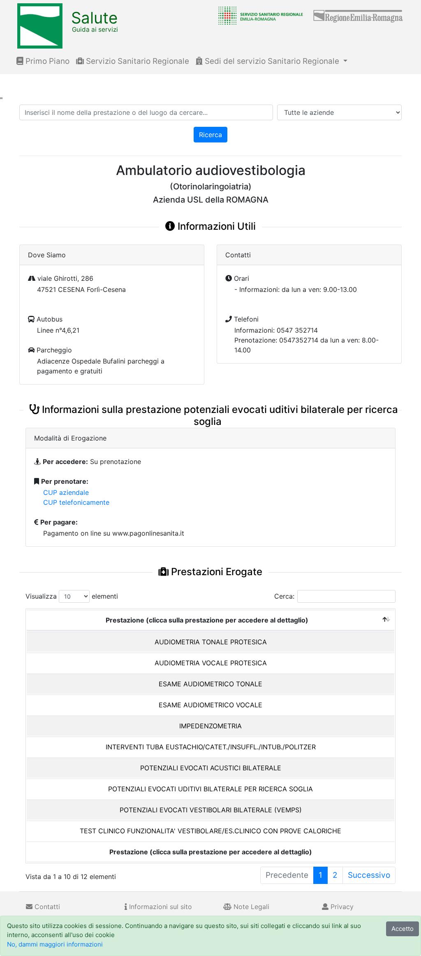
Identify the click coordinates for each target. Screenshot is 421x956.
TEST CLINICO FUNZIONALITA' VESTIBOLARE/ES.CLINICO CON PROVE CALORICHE (210, 831)
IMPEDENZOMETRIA (210, 726)
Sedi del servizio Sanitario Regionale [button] (272, 61)
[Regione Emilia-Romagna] (358, 15)
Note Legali (250, 906)
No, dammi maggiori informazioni (55, 944)
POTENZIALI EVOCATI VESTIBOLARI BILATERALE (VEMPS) (211, 810)
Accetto (402, 929)
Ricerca (210, 135)
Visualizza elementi (71, 596)
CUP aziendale (66, 492)
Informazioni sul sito (159, 906)
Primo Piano (46, 61)
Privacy (341, 906)
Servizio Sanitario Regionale (136, 61)
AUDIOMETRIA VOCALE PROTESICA (211, 663)
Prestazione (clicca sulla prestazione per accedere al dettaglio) (207, 620)
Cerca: (284, 596)
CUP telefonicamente (76, 502)
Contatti (46, 906)
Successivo (369, 875)
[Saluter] (258, 15)
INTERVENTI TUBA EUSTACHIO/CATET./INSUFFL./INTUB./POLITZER (211, 747)
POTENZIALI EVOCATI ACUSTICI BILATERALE (210, 768)
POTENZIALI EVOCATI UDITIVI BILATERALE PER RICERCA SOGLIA (210, 789)
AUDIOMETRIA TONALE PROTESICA (211, 642)
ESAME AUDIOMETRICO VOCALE (210, 705)
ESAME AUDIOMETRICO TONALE (210, 684)
